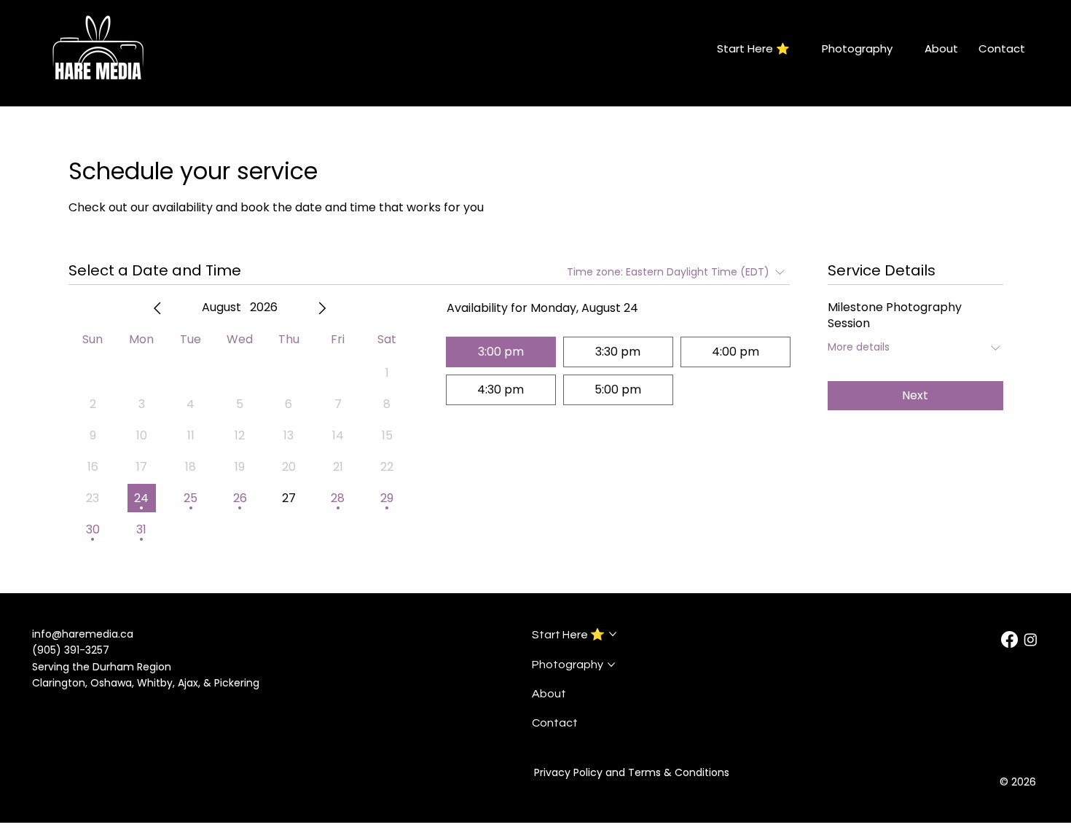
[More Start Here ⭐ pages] (797, 48)
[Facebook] (1009, 639)
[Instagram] (1030, 639)
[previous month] (157, 308)
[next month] (322, 308)
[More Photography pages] (900, 48)
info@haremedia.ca (82, 634)
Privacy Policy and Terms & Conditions (631, 772)
